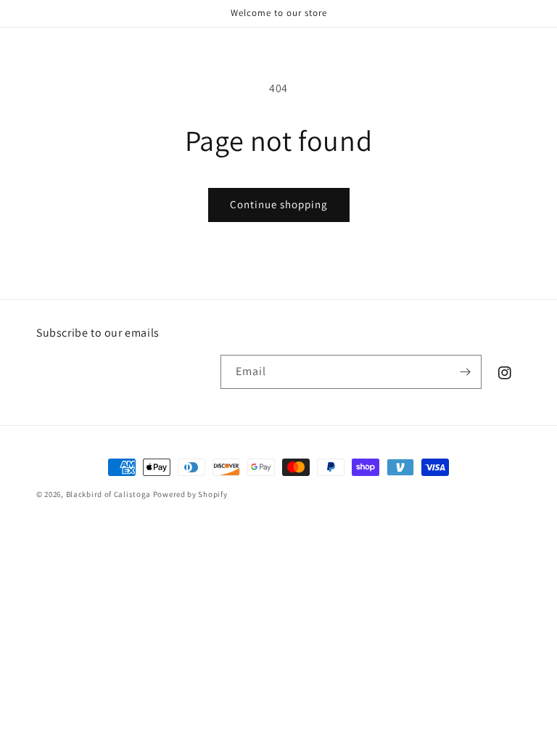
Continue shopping (279, 204)
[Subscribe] (465, 372)
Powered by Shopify (190, 494)
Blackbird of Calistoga (108, 494)
